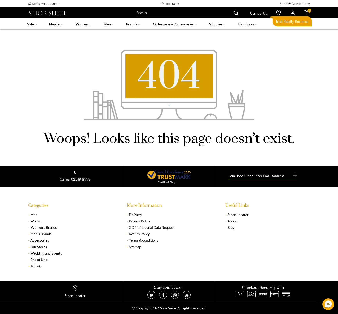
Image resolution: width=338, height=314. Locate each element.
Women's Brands (43, 227)
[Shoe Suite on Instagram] (175, 295)
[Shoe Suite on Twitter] (151, 295)
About (232, 221)
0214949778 (81, 179)
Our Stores (38, 247)
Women (36, 221)
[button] (328, 304)
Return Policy (139, 234)
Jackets (36, 266)
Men (34, 214)
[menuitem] (32, 24)
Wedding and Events (46, 253)
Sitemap (135, 247)
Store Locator (238, 214)
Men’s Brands (40, 234)
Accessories (39, 240)
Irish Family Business (292, 22)
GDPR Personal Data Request (152, 227)
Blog (231, 227)
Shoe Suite (168, 308)
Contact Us (258, 13)
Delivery (135, 214)
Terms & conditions (143, 240)
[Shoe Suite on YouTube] (187, 295)
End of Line (39, 259)
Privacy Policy (139, 221)
